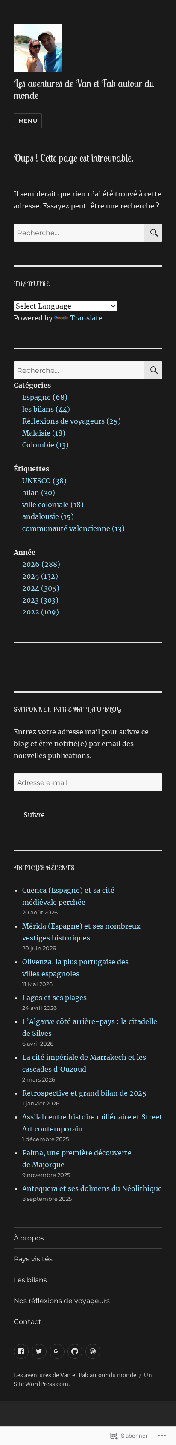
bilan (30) (38, 492)
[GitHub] (74, 1351)
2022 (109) (40, 612)
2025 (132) (40, 576)
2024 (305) (40, 588)
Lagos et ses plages (54, 997)
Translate (86, 318)
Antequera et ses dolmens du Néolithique (92, 1188)
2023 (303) (40, 600)
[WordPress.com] (92, 1351)
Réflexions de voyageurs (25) (71, 421)
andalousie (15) (48, 516)
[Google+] (57, 1351)
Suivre (34, 814)
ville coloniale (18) (53, 504)
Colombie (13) (45, 445)
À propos (29, 1238)
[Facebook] (21, 1351)
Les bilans (30, 1280)
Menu (27, 120)
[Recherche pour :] (79, 232)
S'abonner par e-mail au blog (67, 709)
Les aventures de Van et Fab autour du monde (84, 89)
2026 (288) (41, 564)
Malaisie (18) (43, 433)
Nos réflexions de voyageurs (62, 1301)
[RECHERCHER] (153, 233)
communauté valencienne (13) (73, 528)
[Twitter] (39, 1351)
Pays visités (33, 1259)
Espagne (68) (44, 397)
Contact (27, 1322)
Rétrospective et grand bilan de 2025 (84, 1093)
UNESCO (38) (44, 480)
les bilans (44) (46, 409)
